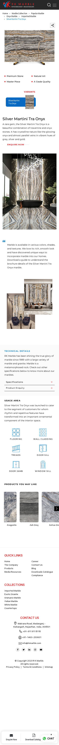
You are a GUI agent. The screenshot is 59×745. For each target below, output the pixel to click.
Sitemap (49, 667)
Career (34, 561)
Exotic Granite (11, 594)
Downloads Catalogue (42, 572)
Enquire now (15, 144)
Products (8, 568)
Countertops (10, 608)
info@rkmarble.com (31, 643)
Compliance (37, 575)
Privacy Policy (13, 667)
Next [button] (56, 508)
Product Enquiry (15, 388)
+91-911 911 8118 (32, 631)
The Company (11, 565)
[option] (30, 47)
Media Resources (12, 572)
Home (5, 13)
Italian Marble (11, 601)
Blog (33, 568)
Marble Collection (19, 13)
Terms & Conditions (32, 667)
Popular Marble (37, 13)
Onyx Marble (11, 16)
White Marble (10, 604)
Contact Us (36, 565)
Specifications (14, 382)
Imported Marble (28, 16)
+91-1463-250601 (31, 637)
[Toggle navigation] (53, 4)
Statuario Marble (12, 597)
